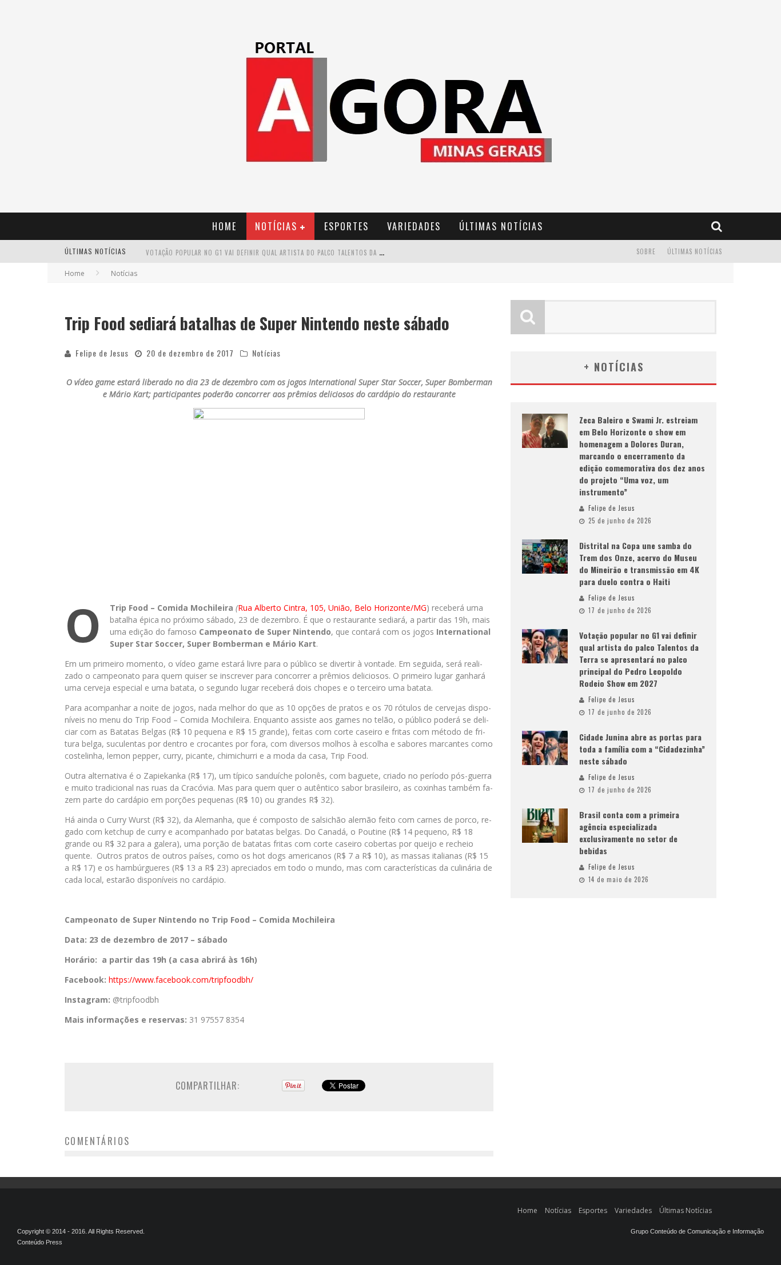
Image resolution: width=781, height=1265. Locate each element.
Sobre (646, 251)
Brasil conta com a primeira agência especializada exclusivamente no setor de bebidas (629, 832)
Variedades (414, 226)
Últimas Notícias (501, 226)
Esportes (346, 226)
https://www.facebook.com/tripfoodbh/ (181, 979)
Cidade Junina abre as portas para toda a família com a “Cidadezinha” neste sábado (642, 749)
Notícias (276, 226)
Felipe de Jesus (102, 353)
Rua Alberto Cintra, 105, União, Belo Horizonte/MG (332, 607)
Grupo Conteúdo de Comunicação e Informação (697, 1231)
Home (224, 226)
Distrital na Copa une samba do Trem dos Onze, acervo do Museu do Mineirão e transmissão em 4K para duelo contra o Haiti (639, 563)
